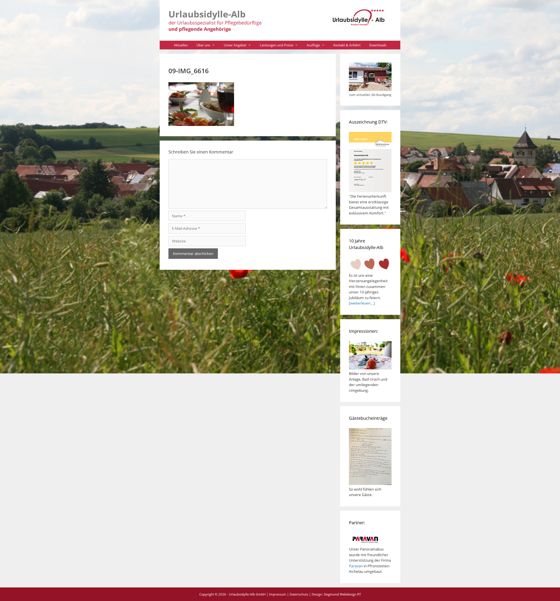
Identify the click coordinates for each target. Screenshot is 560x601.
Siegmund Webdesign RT (342, 594)
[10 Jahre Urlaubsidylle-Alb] (370, 269)
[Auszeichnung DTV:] (370, 190)
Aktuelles (181, 45)
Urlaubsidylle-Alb (207, 14)
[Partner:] (365, 543)
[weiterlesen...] (362, 303)
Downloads (377, 45)
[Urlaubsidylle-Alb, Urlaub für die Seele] (359, 19)
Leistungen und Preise (276, 45)
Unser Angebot (235, 45)
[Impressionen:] (370, 368)
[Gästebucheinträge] (370, 483)
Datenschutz (299, 594)
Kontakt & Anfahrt (346, 45)
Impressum (277, 594)
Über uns (203, 45)
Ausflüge (313, 45)
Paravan (356, 565)
